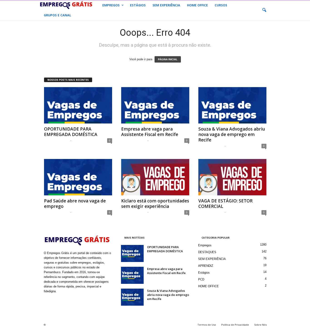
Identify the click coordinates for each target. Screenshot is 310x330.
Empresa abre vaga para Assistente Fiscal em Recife (149, 131)
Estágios (204, 272)
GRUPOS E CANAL (57, 15)
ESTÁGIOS (138, 5)
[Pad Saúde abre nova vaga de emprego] (78, 177)
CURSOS (221, 5)
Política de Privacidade (235, 324)
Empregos (205, 245)
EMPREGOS (111, 5)
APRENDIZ (205, 265)
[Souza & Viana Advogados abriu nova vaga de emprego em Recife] (232, 105)
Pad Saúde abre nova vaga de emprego (75, 203)
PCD (201, 279)
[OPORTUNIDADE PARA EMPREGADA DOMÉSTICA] (78, 105)
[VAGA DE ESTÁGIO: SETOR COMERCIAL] (232, 177)
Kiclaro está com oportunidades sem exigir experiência (155, 203)
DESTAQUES (207, 252)
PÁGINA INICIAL (167, 59)
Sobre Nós (260, 324)
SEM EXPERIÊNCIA (166, 5)
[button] (264, 10)
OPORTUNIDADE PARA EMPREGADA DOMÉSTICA (70, 131)
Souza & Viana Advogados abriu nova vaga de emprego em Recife (231, 134)
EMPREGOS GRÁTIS (56, 140)
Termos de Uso (206, 324)
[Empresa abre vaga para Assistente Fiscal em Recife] (155, 105)
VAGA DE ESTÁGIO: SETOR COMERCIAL (225, 203)
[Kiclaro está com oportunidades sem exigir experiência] (155, 177)
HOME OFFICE (197, 5)
